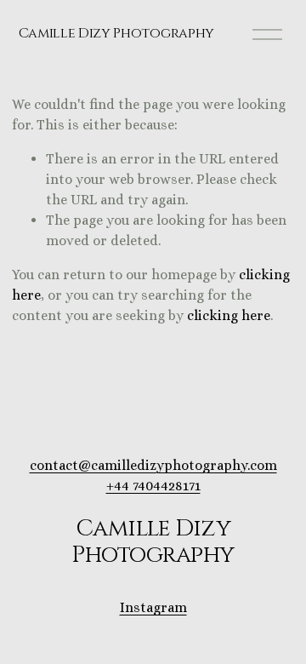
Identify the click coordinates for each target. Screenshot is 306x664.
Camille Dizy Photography (116, 33)
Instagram (153, 607)
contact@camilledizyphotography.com (153, 465)
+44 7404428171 (153, 486)
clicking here (228, 315)
